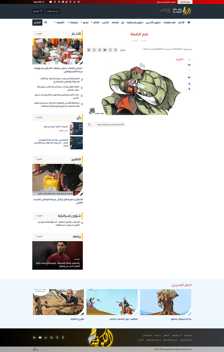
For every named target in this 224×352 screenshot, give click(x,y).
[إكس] (110, 50)
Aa (189, 64)
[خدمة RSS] (34, 337)
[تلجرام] (99, 50)
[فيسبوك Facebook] (63, 337)
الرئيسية (144, 41)
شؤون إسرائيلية (135, 22)
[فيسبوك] (116, 50)
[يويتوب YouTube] (40, 337)
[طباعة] (89, 50)
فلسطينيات (169, 22)
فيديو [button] (86, 22)
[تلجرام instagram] (51, 337)
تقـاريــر (105, 22)
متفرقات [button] (73, 22)
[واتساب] (94, 50)
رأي (122, 22)
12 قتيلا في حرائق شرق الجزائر (166, 2)
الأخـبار (181, 22)
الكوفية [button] (60, 22)
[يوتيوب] (105, 50)
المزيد (39, 34)
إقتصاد (114, 22)
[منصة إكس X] (57, 337)
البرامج (37, 22)
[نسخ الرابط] (89, 124)
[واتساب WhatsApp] (46, 337)
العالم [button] (96, 22)
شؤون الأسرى (153, 22)
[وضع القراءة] (189, 77)
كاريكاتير (135, 41)
